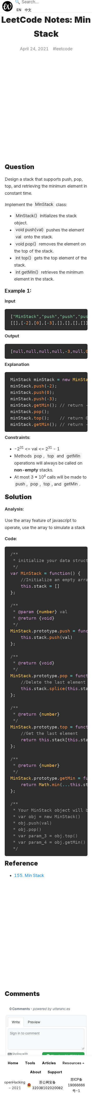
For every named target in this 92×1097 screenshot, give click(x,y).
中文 (28, 10)
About (35, 1072)
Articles (49, 1063)
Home (13, 1063)
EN (19, 10)
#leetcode (62, 48)
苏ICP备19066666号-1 (76, 1085)
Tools (30, 1063)
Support (55, 1072)
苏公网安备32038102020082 (47, 1085)
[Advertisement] (46, 107)
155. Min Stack (29, 875)
